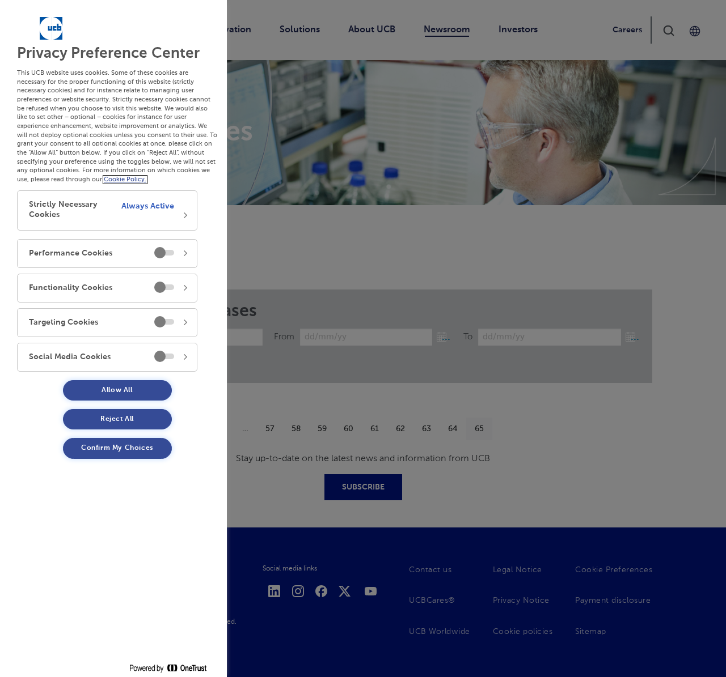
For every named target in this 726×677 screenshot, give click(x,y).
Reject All (117, 419)
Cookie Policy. (125, 179)
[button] (107, 210)
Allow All (117, 390)
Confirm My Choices (117, 448)
